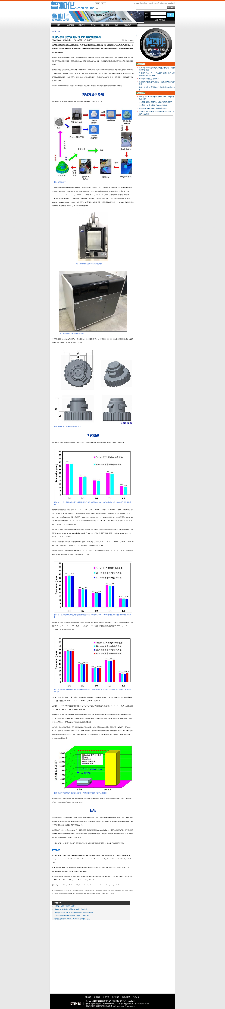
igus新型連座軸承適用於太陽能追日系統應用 (156, 102)
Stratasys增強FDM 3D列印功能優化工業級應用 (72, 916)
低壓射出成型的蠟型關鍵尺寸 (65, 906)
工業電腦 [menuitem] (70, 25)
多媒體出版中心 (153, 3)
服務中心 (171, 3)
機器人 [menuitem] (93, 25)
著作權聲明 (116, 997)
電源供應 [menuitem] (127, 25)
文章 (59, 31)
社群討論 (163, 3)
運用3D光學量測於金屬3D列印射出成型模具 (70, 909)
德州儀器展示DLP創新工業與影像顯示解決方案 (72, 919)
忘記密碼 (162, 20)
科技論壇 (144, 3)
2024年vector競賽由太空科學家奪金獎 (153, 108)
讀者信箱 (106, 997)
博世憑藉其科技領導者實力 (149, 79)
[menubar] (94, 25)
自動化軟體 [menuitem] (104, 25)
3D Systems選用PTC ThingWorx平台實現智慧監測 (73, 912)
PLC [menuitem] (58, 25)
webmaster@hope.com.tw (126, 1006)
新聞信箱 (97, 997)
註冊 (156, 20)
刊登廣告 (88, 997)
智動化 (54, 31)
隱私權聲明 (126, 997)
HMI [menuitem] (116, 25)
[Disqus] (91, 955)
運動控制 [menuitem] (81, 25)
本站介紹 (136, 997)
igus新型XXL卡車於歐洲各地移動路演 (153, 105)
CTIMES (137, 3)
